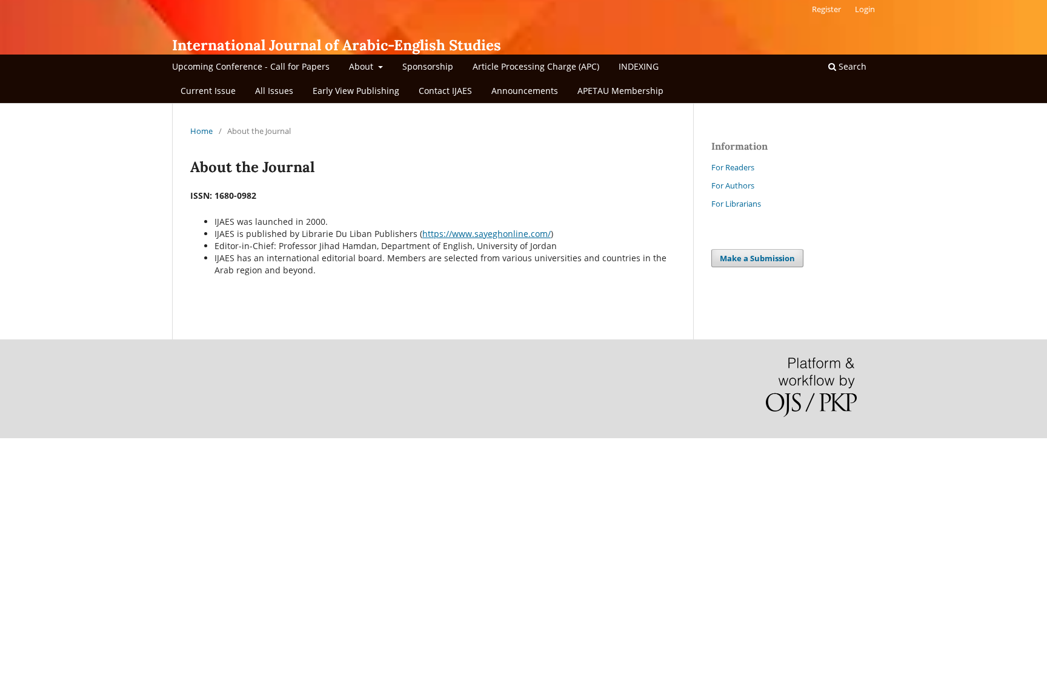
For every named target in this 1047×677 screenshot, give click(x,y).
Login (865, 9)
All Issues (274, 90)
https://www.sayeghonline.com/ (486, 233)
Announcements (524, 90)
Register (826, 9)
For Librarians (736, 203)
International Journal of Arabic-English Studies (336, 45)
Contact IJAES (445, 90)
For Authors (732, 185)
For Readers (732, 167)
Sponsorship (427, 66)
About (362, 66)
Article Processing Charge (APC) (536, 66)
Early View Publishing (356, 90)
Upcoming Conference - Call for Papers (251, 66)
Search (851, 66)
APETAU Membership (620, 90)
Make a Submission (757, 258)
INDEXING (639, 66)
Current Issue (208, 90)
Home (201, 130)
